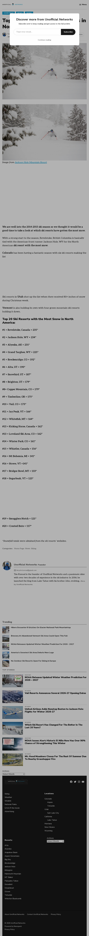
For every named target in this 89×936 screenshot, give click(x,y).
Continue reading (44, 40)
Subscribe (68, 32)
